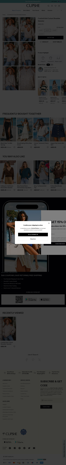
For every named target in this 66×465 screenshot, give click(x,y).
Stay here (33, 239)
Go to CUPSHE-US (33, 234)
